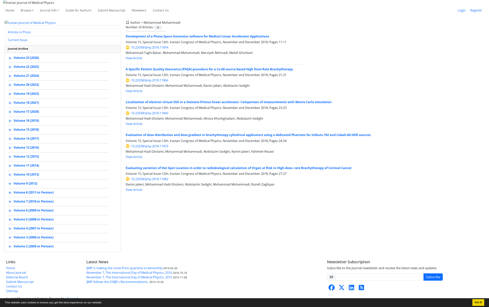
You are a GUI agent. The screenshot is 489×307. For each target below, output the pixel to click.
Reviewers (139, 10)
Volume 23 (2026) (26, 58)
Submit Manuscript (111, 10)
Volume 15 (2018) (26, 130)
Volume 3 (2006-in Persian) (33, 237)
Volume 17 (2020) (26, 112)
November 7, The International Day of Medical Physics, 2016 (129, 273)
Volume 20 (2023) (26, 85)
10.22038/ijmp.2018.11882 (149, 179)
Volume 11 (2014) (26, 166)
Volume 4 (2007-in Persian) (33, 228)
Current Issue (17, 40)
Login (462, 10)
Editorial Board (17, 277)
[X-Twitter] (341, 289)
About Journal (16, 273)
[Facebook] (331, 289)
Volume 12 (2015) (26, 157)
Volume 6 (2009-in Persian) (33, 210)
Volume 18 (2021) (26, 103)
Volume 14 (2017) (26, 139)
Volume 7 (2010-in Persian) (33, 201)
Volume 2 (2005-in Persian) (33, 246)
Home (10, 10)
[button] (103, 303)
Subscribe (433, 277)
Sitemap (12, 291)
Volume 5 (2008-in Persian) (33, 219)
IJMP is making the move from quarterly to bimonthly (124, 268)
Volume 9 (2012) (25, 183)
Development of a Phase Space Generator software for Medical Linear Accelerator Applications (197, 36)
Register (476, 10)
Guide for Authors (78, 10)
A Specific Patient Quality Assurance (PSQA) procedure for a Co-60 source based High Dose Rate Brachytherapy (209, 69)
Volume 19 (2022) (26, 94)
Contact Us (161, 10)
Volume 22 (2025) (26, 67)
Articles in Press (19, 32)
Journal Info (48, 10)
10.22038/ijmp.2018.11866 (149, 80)
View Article (134, 58)
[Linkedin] (351, 289)
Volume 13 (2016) (26, 148)
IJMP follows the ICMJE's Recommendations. (117, 282)
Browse (26, 10)
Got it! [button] (478, 302)
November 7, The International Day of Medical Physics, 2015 (129, 277)
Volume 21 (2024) (26, 76)
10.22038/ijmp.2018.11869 (149, 113)
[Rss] (361, 289)
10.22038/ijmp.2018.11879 (149, 146)
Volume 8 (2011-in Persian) (33, 192)
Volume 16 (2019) (26, 121)
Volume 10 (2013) (26, 175)
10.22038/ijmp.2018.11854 (149, 47)
